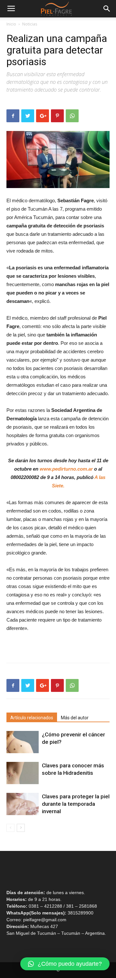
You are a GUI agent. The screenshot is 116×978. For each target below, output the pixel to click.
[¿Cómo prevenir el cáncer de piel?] (22, 742)
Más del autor (75, 717)
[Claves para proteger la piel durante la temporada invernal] (22, 804)
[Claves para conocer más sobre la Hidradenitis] (22, 773)
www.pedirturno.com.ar (66, 469)
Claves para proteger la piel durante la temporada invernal (76, 803)
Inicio (11, 24)
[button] (65, 963)
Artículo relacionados (31, 717)
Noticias (29, 24)
